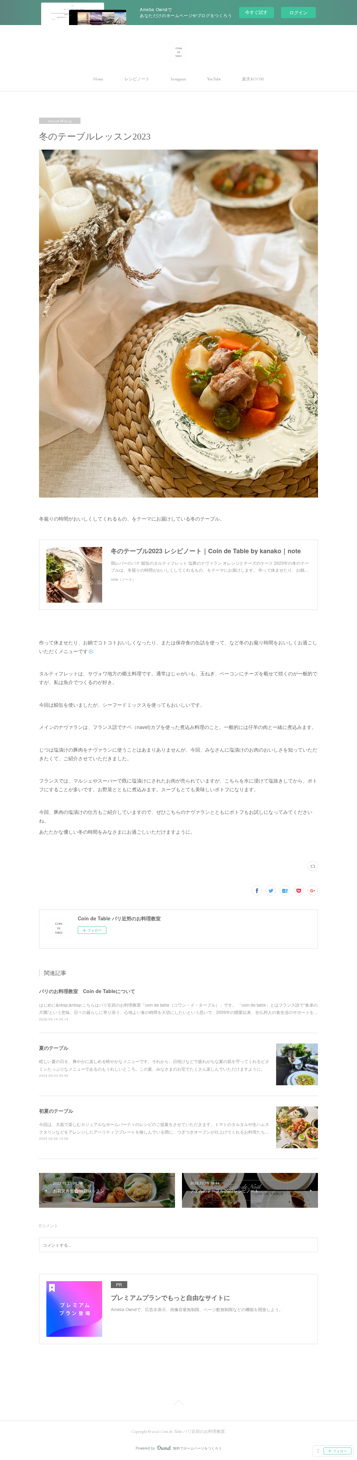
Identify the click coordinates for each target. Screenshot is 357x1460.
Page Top (178, 1403)
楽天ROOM (253, 79)
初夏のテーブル (56, 1110)
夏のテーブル (53, 1047)
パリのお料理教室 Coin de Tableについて (87, 990)
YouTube (214, 79)
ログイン (298, 12)
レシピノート (137, 79)
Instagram (178, 79)
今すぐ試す (256, 12)
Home (98, 79)
